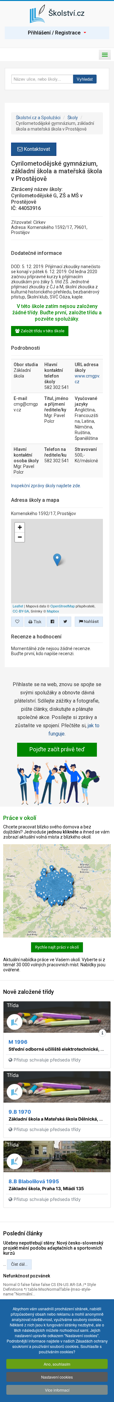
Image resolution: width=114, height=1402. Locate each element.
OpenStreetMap (62, 605)
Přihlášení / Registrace (54, 33)
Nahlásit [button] (91, 621)
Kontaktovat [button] (36, 149)
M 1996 (18, 1042)
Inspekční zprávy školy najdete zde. (46, 485)
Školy (72, 117)
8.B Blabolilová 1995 (34, 1181)
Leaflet (18, 605)
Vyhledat (85, 79)
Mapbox (53, 610)
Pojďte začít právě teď (57, 749)
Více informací (57, 1390)
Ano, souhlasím (57, 1364)
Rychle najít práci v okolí (57, 947)
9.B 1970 (20, 1112)
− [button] (20, 537)
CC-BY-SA (21, 610)
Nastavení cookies (57, 1377)
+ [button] (20, 527)
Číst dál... (19, 1264)
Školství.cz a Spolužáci (38, 117)
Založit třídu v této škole (42, 331)
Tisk (36, 621)
